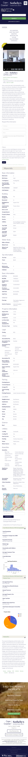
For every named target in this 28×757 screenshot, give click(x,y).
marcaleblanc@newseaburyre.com (9, 741)
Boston (21, 671)
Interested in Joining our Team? (14, 734)
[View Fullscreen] (5, 500)
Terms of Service (21, 164)
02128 (5, 672)
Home (4, 671)
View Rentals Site (14, 731)
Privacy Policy (5, 159)
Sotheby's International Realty (14, 749)
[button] (14, 18)
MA (13, 671)
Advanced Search (15, 21)
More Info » (6, 79)
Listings (9, 671)
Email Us (3, 10)
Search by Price (14, 705)
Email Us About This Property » (10, 77)
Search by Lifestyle (14, 695)
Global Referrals (14, 750)
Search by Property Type (14, 700)
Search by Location (14, 710)
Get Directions (8, 516)
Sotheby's (14, 747)
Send (4, 162)
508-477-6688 (9, 82)
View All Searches (14, 713)
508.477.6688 (9, 9)
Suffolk (17, 671)
